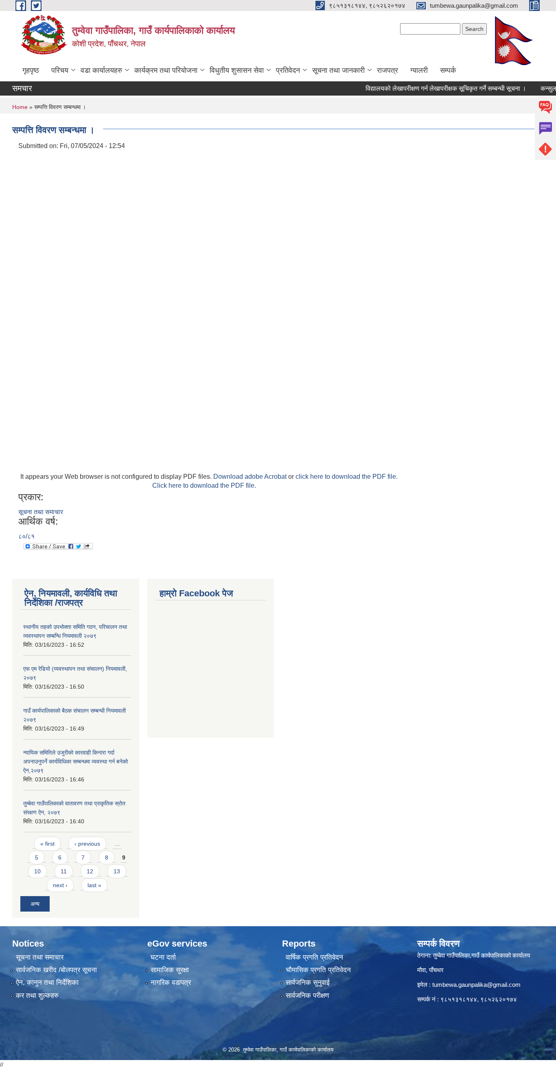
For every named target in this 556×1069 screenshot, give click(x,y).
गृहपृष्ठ (30, 70)
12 (90, 871)
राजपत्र (387, 70)
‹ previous (87, 843)
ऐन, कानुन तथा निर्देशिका (47, 982)
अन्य (35, 904)
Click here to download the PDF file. (204, 485)
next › (60, 885)
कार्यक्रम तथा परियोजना (165, 70)
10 (37, 871)
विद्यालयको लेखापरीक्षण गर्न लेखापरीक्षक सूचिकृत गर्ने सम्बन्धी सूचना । (432, 88)
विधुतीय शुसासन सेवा (237, 70)
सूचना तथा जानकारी (338, 70)
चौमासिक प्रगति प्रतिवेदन (318, 970)
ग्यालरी (419, 70)
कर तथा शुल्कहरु (37, 995)
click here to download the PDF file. (347, 476)
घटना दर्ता (163, 957)
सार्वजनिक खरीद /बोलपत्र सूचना (56, 970)
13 (117, 871)
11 (64, 871)
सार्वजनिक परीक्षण (307, 995)
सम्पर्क (448, 70)
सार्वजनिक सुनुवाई (308, 982)
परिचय (59, 70)
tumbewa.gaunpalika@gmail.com (476, 984)
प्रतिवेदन (288, 70)
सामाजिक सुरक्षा (170, 970)
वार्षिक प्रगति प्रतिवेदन (314, 957)
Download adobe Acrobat (250, 476)
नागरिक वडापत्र (171, 982)
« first (47, 843)
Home (20, 107)
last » (94, 885)
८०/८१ (26, 536)
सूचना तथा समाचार (40, 511)
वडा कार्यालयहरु (101, 70)
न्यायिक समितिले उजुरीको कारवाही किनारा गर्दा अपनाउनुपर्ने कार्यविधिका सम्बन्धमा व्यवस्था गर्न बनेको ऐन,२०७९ (75, 761)
